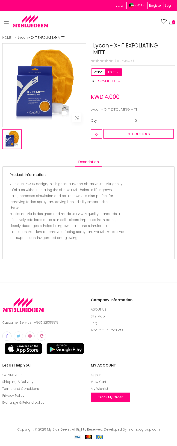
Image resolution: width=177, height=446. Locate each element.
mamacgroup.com (144, 429)
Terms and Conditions (20, 388)
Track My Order (110, 397)
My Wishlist (99, 388)
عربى (120, 5)
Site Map (98, 316)
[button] (172, 21)
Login (169, 5)
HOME (7, 37)
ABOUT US (98, 309)
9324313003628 (110, 81)
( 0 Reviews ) (124, 60)
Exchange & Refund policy (23, 402)
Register (155, 5)
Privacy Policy (13, 395)
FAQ (94, 323)
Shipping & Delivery (17, 381)
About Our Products (107, 330)
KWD (138, 5)
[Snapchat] (41, 336)
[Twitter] (18, 336)
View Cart (98, 381)
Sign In (96, 375)
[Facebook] (7, 336)
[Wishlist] (164, 21)
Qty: (94, 120)
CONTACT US (12, 375)
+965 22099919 (46, 322)
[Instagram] (30, 336)
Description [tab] (88, 161)
